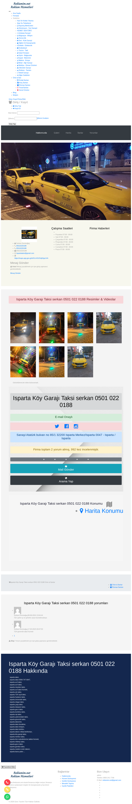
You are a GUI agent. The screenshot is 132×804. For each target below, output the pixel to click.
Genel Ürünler (24, 90)
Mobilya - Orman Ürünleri (27, 65)
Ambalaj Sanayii (24, 33)
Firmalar (16, 16)
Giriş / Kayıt (13, 99)
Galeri (56, 133)
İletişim (15, 95)
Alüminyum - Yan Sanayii (27, 28)
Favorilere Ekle (9, 767)
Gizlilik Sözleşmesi (69, 781)
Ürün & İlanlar (117, 585)
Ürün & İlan (17, 78)
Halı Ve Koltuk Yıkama (25, 21)
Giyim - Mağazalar (25, 55)
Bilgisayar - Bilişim (25, 35)
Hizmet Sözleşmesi (69, 778)
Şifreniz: (11, 118)
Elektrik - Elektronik (25, 45)
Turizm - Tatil (23, 50)
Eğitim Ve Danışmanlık (26, 43)
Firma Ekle (22, 99)
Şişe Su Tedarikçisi (24, 23)
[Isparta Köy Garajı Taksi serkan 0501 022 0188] (23, 327)
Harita (68, 133)
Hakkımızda (41, 133)
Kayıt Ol (17, 108)
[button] (11, 181)
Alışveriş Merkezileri (25, 26)
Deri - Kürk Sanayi (25, 40)
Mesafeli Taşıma (68, 783)
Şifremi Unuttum (43, 118)
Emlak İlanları (23, 80)
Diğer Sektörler (24, 75)
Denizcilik (22, 38)
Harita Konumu (103, 511)
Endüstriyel (22, 48)
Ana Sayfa (17, 13)
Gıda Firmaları (23, 53)
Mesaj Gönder (15, 273)
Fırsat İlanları (23, 87)
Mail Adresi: (12, 113)
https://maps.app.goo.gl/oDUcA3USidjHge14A (31, 258)
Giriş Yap (17, 106)
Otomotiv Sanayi (24, 68)
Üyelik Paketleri (67, 786)
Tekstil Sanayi (23, 73)
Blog (14, 92)
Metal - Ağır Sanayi (25, 63)
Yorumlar (94, 133)
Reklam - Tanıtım (24, 70)
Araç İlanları (23, 83)
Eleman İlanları (24, 85)
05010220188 (21, 246)
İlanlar (80, 133)
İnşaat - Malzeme (24, 58)
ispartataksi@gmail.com (25, 253)
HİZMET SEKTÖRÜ (24, 30)
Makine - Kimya (24, 60)
